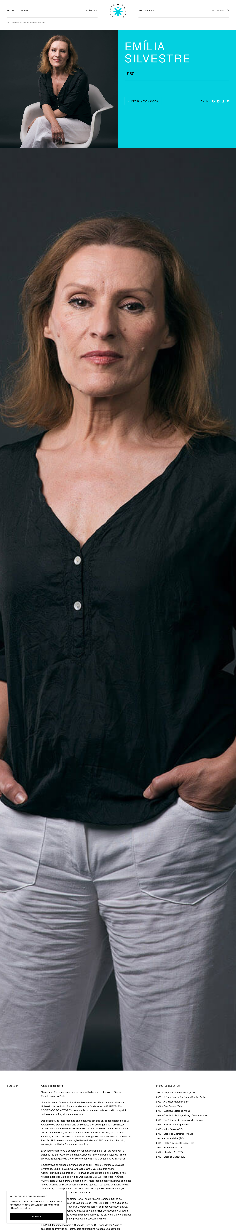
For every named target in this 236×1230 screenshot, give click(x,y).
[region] (37, 1207)
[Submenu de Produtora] (153, 10)
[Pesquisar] (227, 10)
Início (9, 22)
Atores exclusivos (25, 22)
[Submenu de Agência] (97, 10)
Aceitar (36, 1216)
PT (8, 10)
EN (12, 10)
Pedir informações (144, 101)
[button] (213, 101)
